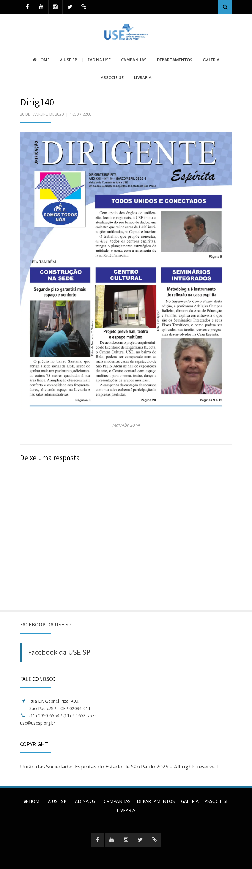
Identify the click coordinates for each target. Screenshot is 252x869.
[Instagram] (55, 7)
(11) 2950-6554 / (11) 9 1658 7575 (63, 715)
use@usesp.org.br (37, 723)
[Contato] (84, 7)
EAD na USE (99, 59)
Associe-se (112, 77)
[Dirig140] (126, 273)
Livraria (143, 77)
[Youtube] (41, 7)
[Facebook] (27, 7)
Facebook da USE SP (46, 624)
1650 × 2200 (80, 114)
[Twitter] (70, 7)
